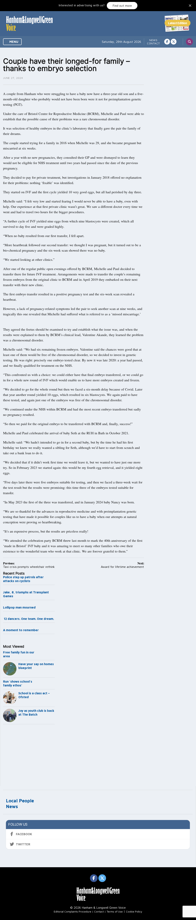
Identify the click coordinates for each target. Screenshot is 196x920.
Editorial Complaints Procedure (72, 911)
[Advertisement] (29, 756)
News (153, 40)
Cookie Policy (134, 911)
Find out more (122, 5)
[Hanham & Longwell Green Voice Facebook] (167, 42)
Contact (153, 43)
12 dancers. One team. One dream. (29, 618)
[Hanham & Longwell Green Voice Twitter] (173, 42)
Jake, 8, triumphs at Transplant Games (26, 594)
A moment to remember (21, 630)
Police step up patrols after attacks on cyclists (23, 579)
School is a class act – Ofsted (34, 695)
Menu (13, 41)
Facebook (24, 834)
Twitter (23, 844)
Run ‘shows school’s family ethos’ (17, 683)
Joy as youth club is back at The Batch (36, 712)
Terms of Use (115, 911)
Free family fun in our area (18, 654)
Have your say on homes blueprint (36, 666)
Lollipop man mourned (19, 607)
